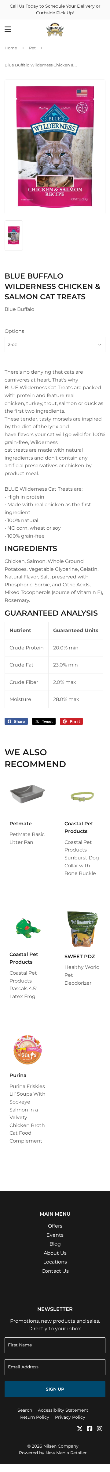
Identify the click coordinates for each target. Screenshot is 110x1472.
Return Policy (34, 1417)
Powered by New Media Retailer (53, 1452)
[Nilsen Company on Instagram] (99, 1429)
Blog (55, 1244)
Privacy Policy (70, 1417)
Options (14, 331)
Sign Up (55, 1389)
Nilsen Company (61, 1446)
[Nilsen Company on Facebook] (90, 1429)
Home (11, 47)
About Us (55, 1253)
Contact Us (55, 1271)
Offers (55, 1226)
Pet (32, 47)
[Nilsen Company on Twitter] (80, 1429)
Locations (55, 1262)
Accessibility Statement (63, 1410)
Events (55, 1235)
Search (24, 1410)
